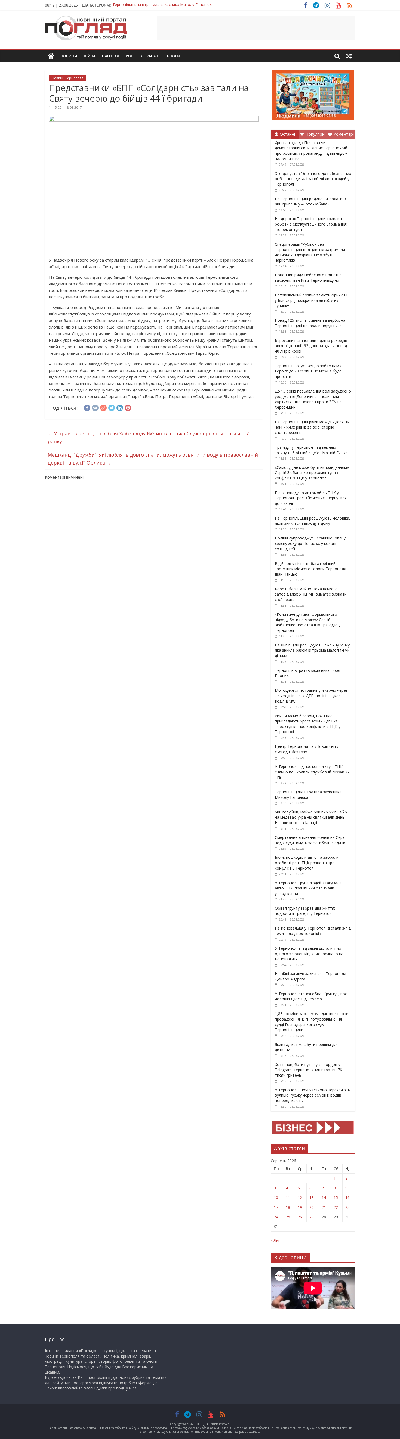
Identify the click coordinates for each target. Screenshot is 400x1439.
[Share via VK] (95, 407)
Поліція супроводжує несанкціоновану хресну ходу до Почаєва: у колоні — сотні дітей (310, 543)
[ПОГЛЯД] (51, 56)
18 (288, 1207)
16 (347, 1197)
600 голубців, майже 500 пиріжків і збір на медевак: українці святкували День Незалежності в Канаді (311, 817)
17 (276, 1207)
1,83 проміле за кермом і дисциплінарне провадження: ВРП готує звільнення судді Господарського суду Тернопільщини (311, 1021)
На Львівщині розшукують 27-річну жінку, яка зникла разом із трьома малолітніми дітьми (313, 650)
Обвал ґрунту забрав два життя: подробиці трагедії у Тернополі (305, 911)
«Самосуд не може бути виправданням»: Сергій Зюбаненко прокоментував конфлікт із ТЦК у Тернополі (312, 473)
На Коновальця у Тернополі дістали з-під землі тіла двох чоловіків (313, 930)
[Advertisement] (256, 28)
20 (311, 1207)
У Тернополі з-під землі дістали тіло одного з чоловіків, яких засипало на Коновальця (309, 953)
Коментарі (344, 134)
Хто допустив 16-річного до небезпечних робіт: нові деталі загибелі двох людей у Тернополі (313, 179)
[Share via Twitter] (111, 407)
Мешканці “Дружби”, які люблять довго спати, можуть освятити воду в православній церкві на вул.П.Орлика (153, 458)
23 (347, 1207)
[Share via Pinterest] (128, 407)
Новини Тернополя (68, 78)
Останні (287, 134)
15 (336, 1197)
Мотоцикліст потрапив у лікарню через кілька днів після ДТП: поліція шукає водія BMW (311, 695)
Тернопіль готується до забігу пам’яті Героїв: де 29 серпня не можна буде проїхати (310, 371)
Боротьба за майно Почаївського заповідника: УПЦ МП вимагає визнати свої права (311, 594)
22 (336, 1207)
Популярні (315, 134)
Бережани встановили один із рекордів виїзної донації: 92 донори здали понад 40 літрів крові (311, 346)
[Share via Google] (103, 407)
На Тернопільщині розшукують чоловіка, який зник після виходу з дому (312, 520)
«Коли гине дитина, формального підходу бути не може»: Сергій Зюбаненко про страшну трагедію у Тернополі (307, 622)
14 (324, 1197)
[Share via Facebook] (87, 407)
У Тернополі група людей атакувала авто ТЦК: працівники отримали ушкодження (308, 888)
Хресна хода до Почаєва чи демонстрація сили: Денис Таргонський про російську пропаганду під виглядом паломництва (311, 150)
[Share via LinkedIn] (119, 407)
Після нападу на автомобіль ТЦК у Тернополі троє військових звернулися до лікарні (311, 498)
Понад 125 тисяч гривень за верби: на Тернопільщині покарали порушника (310, 323)
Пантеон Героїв (118, 56)
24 (276, 1216)
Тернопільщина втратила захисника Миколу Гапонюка (308, 794)
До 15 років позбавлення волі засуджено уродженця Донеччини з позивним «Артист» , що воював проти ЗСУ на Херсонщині (313, 399)
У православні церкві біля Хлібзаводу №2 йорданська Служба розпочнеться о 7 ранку (148, 437)
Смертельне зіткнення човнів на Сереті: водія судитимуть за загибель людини (312, 840)
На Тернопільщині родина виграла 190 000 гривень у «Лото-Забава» (310, 201)
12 (300, 1197)
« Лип (276, 1240)
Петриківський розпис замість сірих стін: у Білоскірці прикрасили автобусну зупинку (312, 300)
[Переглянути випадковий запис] (349, 56)
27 (311, 1216)
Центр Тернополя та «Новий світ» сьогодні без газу (306, 749)
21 (324, 1207)
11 (288, 1197)
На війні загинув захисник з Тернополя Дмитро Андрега (163, 5)
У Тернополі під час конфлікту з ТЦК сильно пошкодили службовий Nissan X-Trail (312, 772)
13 (311, 1197)
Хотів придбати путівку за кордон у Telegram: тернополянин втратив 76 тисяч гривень (308, 1070)
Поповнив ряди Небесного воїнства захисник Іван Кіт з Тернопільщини (308, 277)
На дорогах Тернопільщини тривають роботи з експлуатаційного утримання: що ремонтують (311, 224)
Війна (90, 56)
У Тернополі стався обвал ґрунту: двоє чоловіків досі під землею (311, 996)
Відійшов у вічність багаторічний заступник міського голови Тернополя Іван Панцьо (310, 569)
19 (300, 1207)
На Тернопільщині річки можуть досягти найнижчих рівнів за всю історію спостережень (312, 427)
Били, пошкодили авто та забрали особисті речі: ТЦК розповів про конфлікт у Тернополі (307, 862)
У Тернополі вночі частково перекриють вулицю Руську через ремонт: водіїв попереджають (312, 1095)
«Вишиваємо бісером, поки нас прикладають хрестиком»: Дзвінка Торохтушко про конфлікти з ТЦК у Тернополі (307, 723)
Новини (68, 56)
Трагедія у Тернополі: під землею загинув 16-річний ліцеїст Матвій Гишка (311, 450)
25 (288, 1216)
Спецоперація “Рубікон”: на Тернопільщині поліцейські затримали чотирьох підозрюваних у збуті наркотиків (310, 252)
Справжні (151, 56)
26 (300, 1216)
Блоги (173, 56)
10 (276, 1197)
